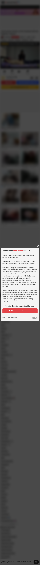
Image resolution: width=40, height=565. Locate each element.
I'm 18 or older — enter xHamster (20, 311)
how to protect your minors (9, 317)
